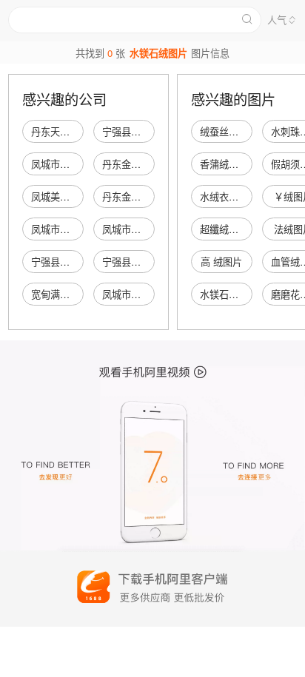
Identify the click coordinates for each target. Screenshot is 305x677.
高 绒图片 (221, 262)
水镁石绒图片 (229, 294)
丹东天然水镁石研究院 (79, 131)
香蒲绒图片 (224, 164)
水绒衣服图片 (229, 196)
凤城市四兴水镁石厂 (145, 229)
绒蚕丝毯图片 (229, 131)
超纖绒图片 (224, 229)
